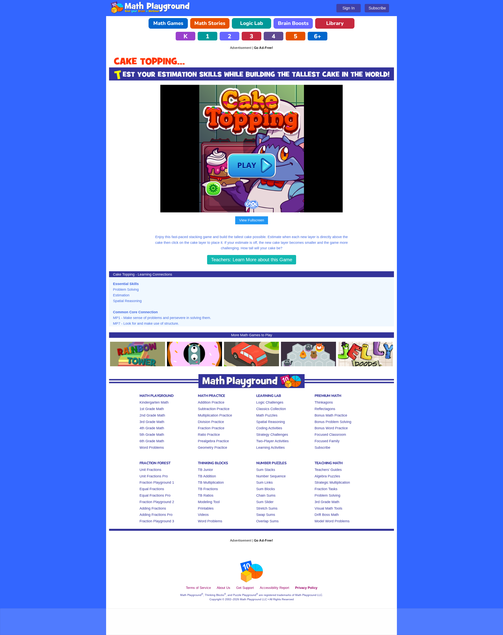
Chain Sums (265, 495)
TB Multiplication (211, 482)
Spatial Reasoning (270, 422)
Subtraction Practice (213, 409)
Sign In (348, 8)
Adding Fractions (153, 508)
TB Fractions (208, 489)
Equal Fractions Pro (155, 495)
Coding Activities (269, 428)
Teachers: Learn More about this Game (251, 259)
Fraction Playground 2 (157, 502)
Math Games (168, 23)
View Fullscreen (251, 220)
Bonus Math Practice (331, 415)
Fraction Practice (211, 428)
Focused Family (327, 441)
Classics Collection (271, 409)
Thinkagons (324, 402)
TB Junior (205, 470)
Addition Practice (211, 402)
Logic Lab (251, 23)
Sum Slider (265, 502)
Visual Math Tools (328, 508)
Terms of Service (198, 587)
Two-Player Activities (272, 441)
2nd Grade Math (152, 415)
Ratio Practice (209, 435)
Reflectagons (325, 409)
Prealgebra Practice (213, 441)
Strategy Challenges (272, 435)
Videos (203, 515)
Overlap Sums (267, 521)
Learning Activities (270, 448)
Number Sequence (271, 476)
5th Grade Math (152, 435)
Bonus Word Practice (331, 428)
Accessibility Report (274, 587)
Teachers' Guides (328, 470)
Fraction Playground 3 (157, 521)
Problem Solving (327, 495)
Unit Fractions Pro (154, 476)
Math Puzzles (266, 415)
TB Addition (207, 476)
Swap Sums (265, 515)
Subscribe (377, 8)
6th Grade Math (152, 441)
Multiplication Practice (215, 415)
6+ (317, 36)
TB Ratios (205, 495)
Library (335, 23)
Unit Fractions (150, 470)
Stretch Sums (266, 508)
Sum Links (264, 482)
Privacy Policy (306, 587)
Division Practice (211, 422)
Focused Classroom (330, 435)
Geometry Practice (212, 448)
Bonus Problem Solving (333, 422)
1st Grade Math (152, 409)
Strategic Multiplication (332, 482)
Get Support (245, 587)
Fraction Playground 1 (157, 482)
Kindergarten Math (154, 402)
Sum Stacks (265, 470)
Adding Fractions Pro (156, 515)
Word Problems (152, 448)
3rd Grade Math (152, 422)
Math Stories (209, 23)
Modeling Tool (209, 502)
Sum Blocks (265, 489)
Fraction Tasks (326, 489)
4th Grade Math (152, 428)
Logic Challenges (269, 402)
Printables (206, 508)
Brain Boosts (293, 23)
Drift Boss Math (327, 515)
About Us (223, 587)
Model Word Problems (332, 521)
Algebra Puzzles (327, 476)
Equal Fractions (152, 489)
